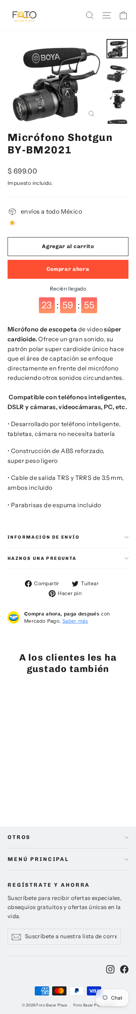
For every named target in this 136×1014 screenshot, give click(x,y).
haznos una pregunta (42, 558)
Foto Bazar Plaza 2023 (93, 1005)
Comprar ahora (67, 269)
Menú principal (38, 859)
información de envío (44, 537)
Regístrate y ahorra (49, 885)
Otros (19, 837)
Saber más (75, 621)
